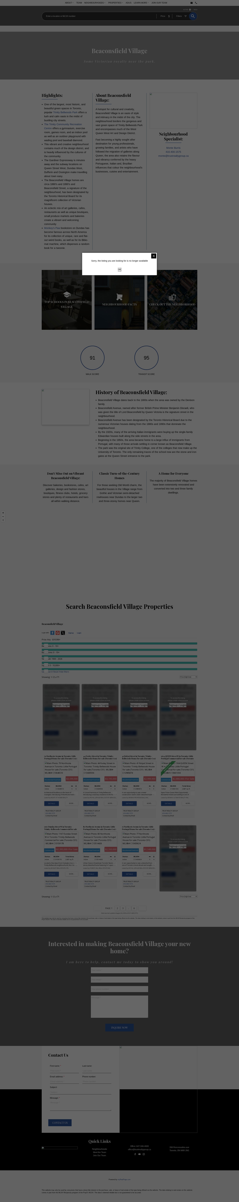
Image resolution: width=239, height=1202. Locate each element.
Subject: (53, 1087)
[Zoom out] (3, 516)
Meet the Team (99, 1152)
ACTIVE (185, 9)
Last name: (87, 1066)
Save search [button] (47, 671)
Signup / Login (61, 705)
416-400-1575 (173, 151)
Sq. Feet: (51, 665)
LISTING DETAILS (51, 733)
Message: (54, 1098)
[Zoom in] (3, 513)
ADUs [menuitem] (128, 3)
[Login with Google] (58, 634)
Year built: (52, 659)
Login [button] (79, 633)
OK (119, 269)
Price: (51, 639)
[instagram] (144, 1154)
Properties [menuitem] (114, 3)
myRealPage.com (124, 1179)
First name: (55, 1066)
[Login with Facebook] (52, 634)
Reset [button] (56, 671)
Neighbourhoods (94, 3)
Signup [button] (71, 633)
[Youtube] (139, 1154)
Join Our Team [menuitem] (159, 3)
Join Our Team (99, 1155)
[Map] (119, 549)
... (128, 908)
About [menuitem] (68, 3)
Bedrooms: (50, 646)
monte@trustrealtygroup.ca (173, 155)
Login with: (45, 633)
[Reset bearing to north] (3, 520)
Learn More (140, 3)
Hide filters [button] (64, 671)
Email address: (57, 1077)
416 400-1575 (50, 743)
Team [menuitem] (79, 3)
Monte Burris (173, 147)
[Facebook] (135, 1154)
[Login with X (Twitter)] (63, 634)
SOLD (195, 9)
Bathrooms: (51, 652)
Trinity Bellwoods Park (65, 112)
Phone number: (89, 1077)
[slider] (46, 645)
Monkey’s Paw (52, 228)
